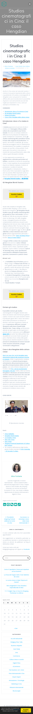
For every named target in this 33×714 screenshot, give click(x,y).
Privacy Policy (16, 709)
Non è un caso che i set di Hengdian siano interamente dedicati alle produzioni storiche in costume (16, 357)
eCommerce (16, 666)
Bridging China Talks (17, 642)
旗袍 (6, 334)
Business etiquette (16, 645)
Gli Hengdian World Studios (13, 113)
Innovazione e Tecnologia (16, 680)
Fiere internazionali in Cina (16, 673)
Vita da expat (16, 691)
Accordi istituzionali (16, 638)
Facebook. (27, 549)
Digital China (16, 663)
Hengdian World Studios (12, 436)
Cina (23, 66)
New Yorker (8, 441)
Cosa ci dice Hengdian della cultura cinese (17, 117)
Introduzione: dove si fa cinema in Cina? (16, 111)
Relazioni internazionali (16, 687)
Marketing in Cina (16, 684)
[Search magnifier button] (28, 558)
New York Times (9, 439)
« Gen (16, 628)
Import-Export (16, 677)
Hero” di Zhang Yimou (22, 235)
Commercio (16, 656)
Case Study (18, 66)
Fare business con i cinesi (16, 670)
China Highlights (9, 434)
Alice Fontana (9, 66)
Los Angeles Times (10, 438)
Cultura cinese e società (16, 659)
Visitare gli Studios (10, 115)
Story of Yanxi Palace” (14, 237)
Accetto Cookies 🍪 (16, 195)
